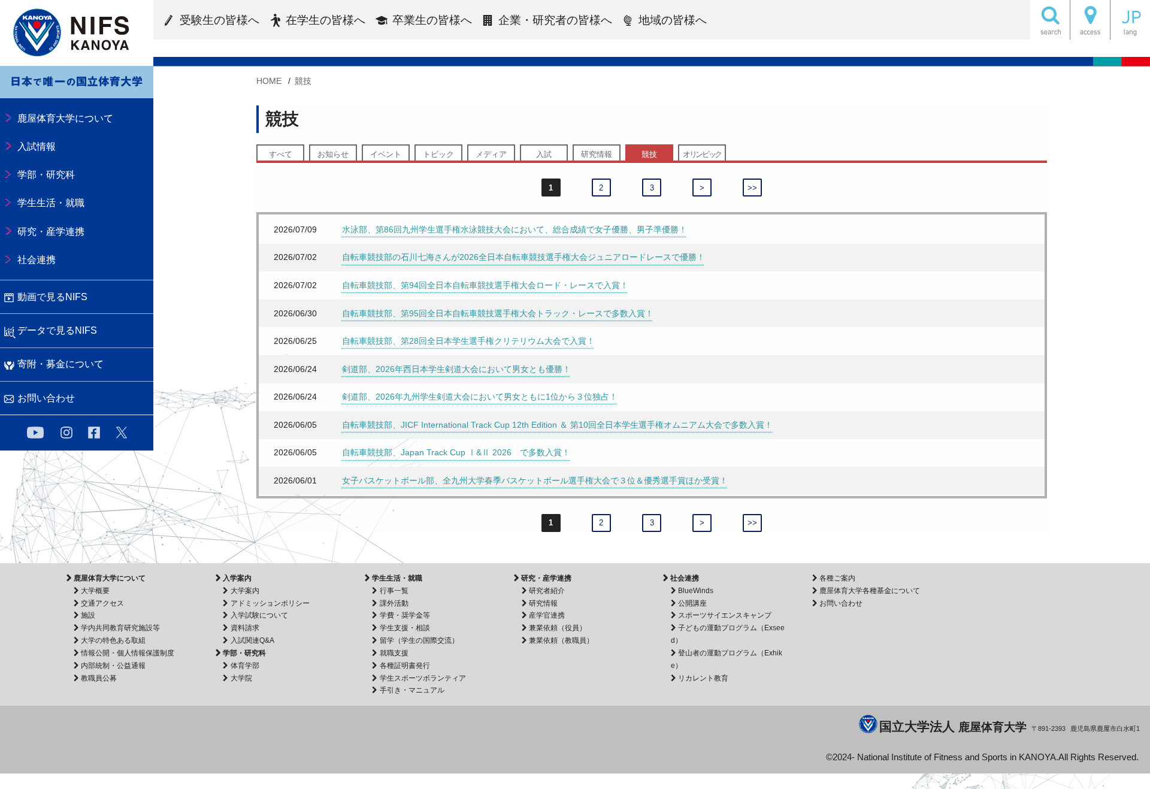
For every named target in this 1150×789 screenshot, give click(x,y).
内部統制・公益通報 (113, 665)
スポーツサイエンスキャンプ (724, 615)
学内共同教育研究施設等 (120, 628)
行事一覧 (394, 591)
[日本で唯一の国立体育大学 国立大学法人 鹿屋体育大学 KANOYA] (76, 33)
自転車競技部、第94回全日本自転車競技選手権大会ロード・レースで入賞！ (485, 285)
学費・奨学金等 (404, 615)
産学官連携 (547, 615)
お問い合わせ (840, 603)
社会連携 (684, 578)
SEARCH (1050, 20)
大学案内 (245, 591)
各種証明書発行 (404, 665)
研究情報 (596, 154)
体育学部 (245, 665)
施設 (88, 615)
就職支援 (394, 653)
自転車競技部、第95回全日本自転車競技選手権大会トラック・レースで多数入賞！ (497, 313)
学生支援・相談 (404, 628)
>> (752, 187)
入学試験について (259, 615)
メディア (491, 154)
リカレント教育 (703, 678)
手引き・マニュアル (412, 690)
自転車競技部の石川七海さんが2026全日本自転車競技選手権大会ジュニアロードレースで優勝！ (523, 257)
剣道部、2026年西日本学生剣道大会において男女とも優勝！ (456, 369)
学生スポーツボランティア (422, 678)
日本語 (1130, 20)
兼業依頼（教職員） (561, 640)
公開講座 (692, 603)
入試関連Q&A (252, 640)
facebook (94, 432)
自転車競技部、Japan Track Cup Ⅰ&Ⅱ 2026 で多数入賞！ (456, 452)
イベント (385, 154)
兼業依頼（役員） (557, 628)
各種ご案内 (837, 578)
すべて (280, 154)
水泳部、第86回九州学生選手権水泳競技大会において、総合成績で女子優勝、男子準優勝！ (514, 229)
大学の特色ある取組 (113, 640)
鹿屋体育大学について (110, 578)
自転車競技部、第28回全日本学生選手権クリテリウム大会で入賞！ (468, 341)
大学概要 (95, 591)
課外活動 (394, 603)
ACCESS (1090, 20)
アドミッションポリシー (270, 603)
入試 (544, 154)
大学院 (241, 678)
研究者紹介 (547, 591)
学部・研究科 (244, 653)
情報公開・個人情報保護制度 (127, 653)
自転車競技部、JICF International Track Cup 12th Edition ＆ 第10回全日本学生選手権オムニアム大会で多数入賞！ (557, 425)
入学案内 (237, 578)
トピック (438, 154)
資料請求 (245, 628)
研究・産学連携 (546, 578)
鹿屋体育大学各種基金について (869, 591)
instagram (66, 432)
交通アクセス (102, 603)
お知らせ (333, 154)
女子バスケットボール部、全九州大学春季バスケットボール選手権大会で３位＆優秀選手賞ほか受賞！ (535, 480)
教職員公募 (99, 678)
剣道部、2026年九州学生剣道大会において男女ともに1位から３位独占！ (480, 396)
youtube (35, 432)
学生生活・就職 (397, 578)
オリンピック (702, 154)
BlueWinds (695, 591)
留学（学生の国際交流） (419, 640)
